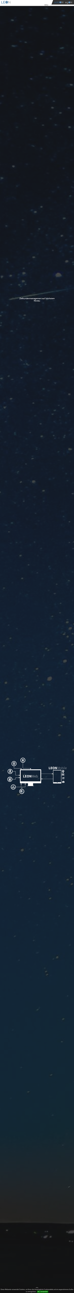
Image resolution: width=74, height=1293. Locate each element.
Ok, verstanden (43, 1292)
